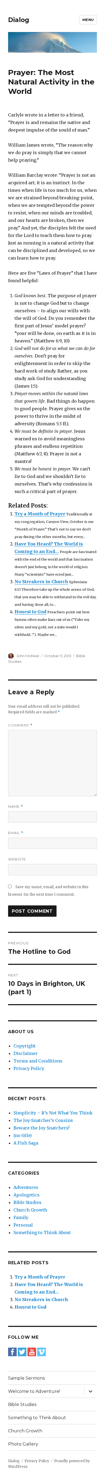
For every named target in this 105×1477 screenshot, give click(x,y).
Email (15, 833)
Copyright (24, 1046)
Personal (23, 1225)
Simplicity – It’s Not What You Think (53, 1112)
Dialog (18, 20)
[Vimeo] (41, 1351)
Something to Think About (42, 1232)
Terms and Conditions (37, 1061)
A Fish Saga (25, 1143)
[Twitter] (22, 1351)
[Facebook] (12, 1351)
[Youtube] (31, 1351)
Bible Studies (27, 1202)
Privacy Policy (28, 1068)
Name (15, 806)
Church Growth (30, 1210)
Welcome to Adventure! (34, 1391)
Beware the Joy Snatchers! (41, 1128)
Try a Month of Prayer (40, 513)
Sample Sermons (26, 1378)
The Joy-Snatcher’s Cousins (43, 1120)
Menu (88, 19)
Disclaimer (25, 1053)
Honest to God (30, 611)
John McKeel (27, 656)
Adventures (25, 1187)
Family (20, 1217)
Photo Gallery (23, 1444)
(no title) (22, 1135)
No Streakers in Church (41, 581)
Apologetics (26, 1195)
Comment (20, 725)
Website (17, 859)
